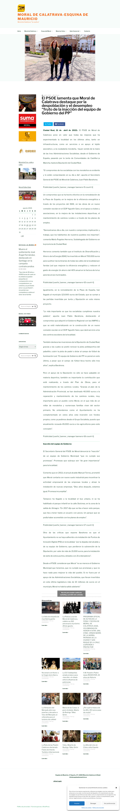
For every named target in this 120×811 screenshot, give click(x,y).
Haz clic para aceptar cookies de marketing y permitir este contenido (71, 593)
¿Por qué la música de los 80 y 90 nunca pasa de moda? (92, 710)
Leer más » (44, 625)
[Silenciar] (33, 324)
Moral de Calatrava (30, 31)
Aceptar (77, 803)
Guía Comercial (74, 31)
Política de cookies (87, 807)
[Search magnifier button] (35, 306)
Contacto (87, 31)
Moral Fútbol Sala (25, 187)
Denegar (93, 803)
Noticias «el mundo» (27, 245)
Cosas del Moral (46, 31)
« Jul (22, 236)
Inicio (19, 31)
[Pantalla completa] (35, 324)
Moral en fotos (60, 31)
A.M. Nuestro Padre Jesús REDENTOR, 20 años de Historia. (91, 675)
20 (27, 225)
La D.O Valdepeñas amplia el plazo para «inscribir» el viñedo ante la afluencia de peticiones (70, 677)
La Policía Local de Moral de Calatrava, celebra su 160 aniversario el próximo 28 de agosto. (71, 621)
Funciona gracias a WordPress (40, 806)
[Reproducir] (21, 324)
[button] (116, 788)
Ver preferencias (109, 803)
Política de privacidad (98, 807)
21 (30, 225)
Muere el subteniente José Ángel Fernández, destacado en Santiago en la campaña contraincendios (27, 258)
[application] (27, 321)
